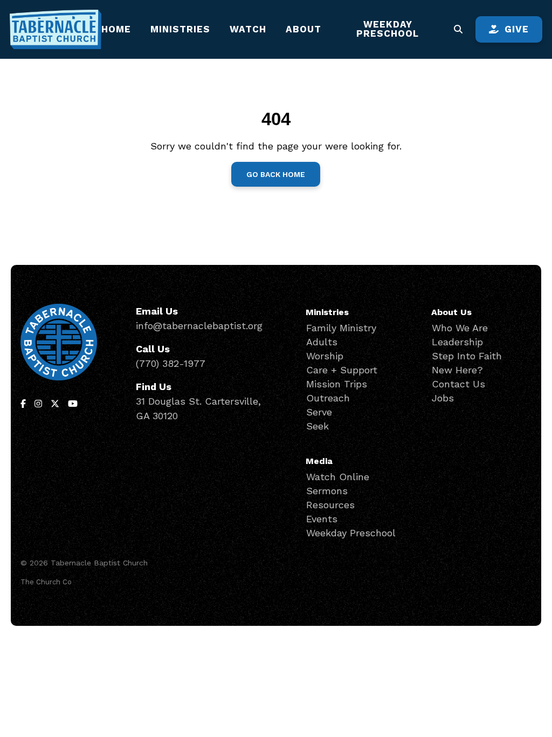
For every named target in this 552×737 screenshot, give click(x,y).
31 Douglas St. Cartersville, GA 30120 (198, 408)
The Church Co (46, 582)
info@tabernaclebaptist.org (199, 325)
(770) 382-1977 (170, 363)
